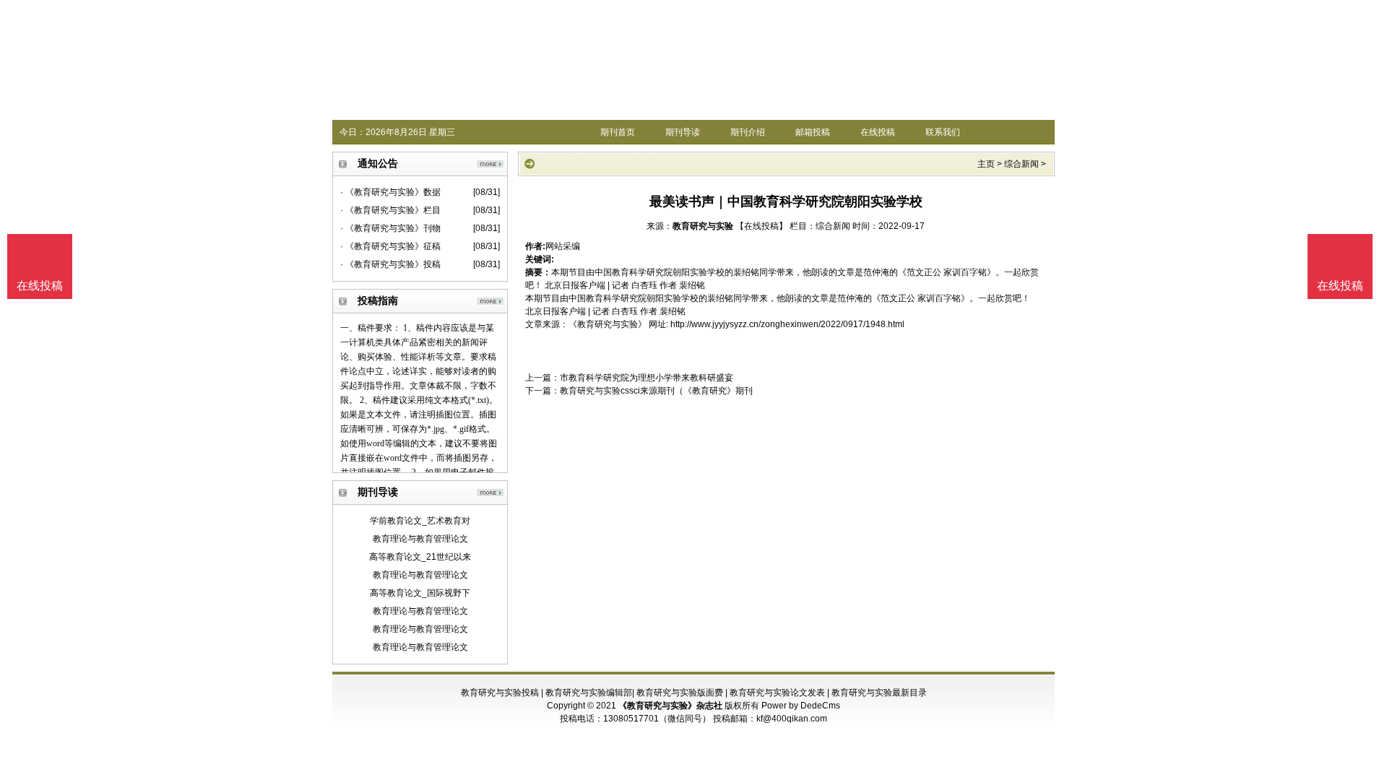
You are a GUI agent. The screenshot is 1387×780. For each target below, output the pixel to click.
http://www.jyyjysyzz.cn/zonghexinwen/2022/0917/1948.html (787, 324)
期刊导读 (682, 132)
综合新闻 (1021, 164)
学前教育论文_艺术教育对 (420, 521)
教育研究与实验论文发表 (777, 693)
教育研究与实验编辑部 (588, 693)
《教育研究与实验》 (608, 324)
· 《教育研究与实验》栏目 (390, 210)
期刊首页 (617, 132)
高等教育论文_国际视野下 (420, 593)
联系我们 (942, 132)
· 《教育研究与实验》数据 (390, 192)
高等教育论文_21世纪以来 (420, 557)
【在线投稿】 (761, 226)
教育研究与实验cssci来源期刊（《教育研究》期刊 (656, 391)
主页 (986, 164)
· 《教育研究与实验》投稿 (390, 264)
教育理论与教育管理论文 (420, 539)
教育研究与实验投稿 (500, 693)
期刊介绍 (747, 132)
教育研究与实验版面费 (679, 693)
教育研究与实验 (703, 226)
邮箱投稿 (812, 132)
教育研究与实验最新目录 (879, 693)
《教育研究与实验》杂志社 (670, 706)
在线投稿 (877, 132)
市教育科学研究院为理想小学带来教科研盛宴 (646, 378)
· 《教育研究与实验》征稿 (390, 246)
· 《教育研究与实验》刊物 (390, 228)
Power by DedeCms (800, 706)
